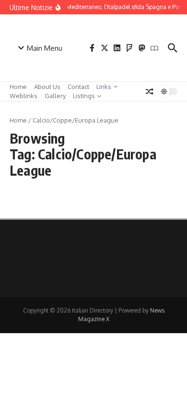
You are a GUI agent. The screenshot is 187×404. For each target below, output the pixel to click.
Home (18, 86)
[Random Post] (149, 91)
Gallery (55, 96)
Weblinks (23, 96)
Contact (78, 86)
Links (103, 86)
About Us (47, 86)
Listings (84, 96)
